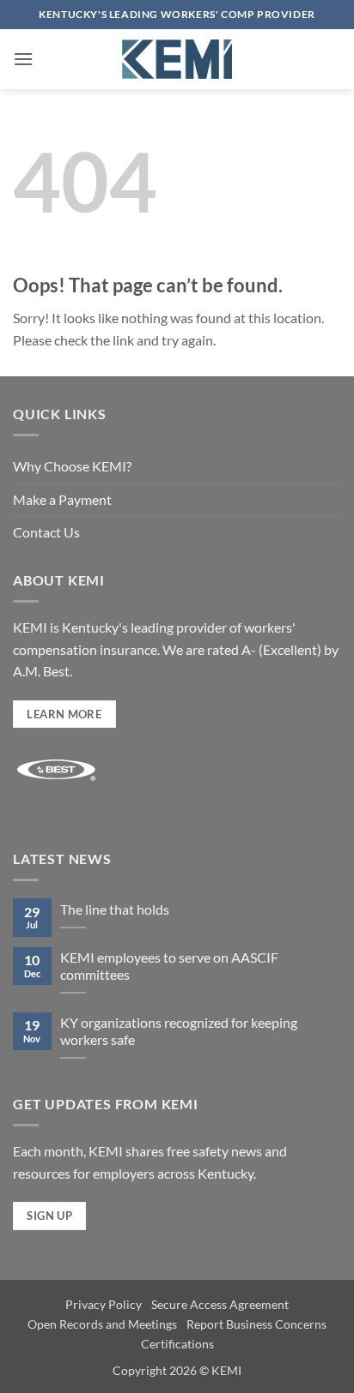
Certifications (177, 1343)
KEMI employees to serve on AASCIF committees (169, 966)
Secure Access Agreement (220, 1304)
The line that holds (114, 909)
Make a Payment (62, 499)
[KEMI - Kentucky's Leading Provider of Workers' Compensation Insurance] (177, 59)
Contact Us (46, 532)
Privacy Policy (103, 1304)
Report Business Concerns (256, 1324)
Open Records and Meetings (102, 1324)
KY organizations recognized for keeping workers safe (178, 1031)
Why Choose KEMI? (72, 466)
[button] (23, 59)
